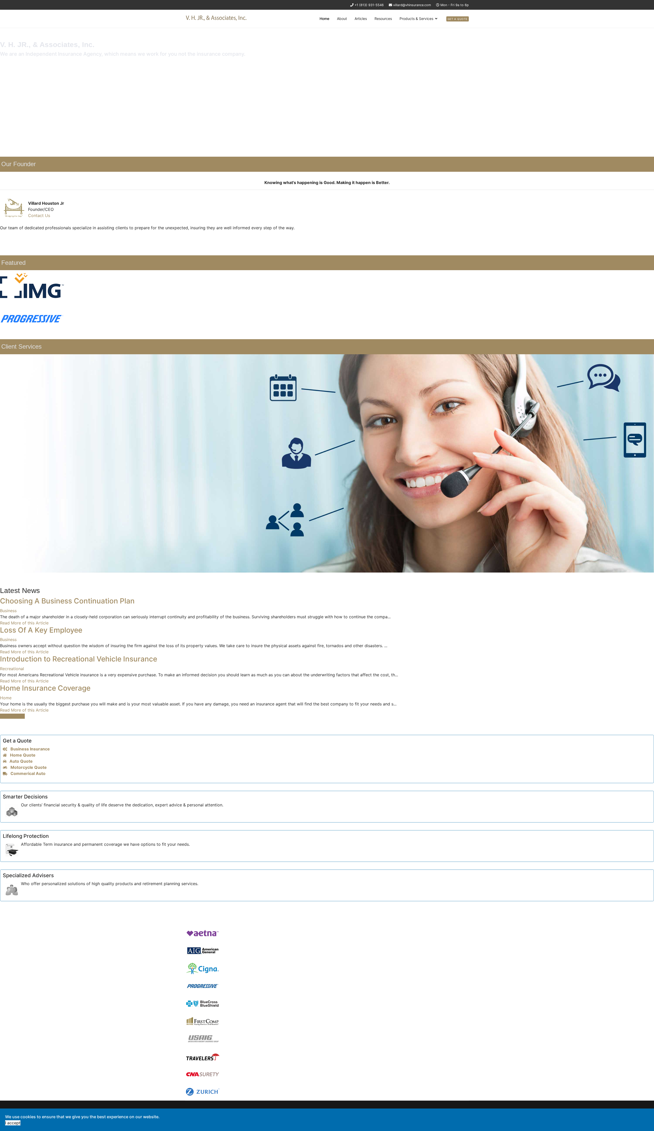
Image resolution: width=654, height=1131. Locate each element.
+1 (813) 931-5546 (369, 5)
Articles (361, 18)
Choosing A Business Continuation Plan (67, 601)
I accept (12, 1122)
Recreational (12, 668)
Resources (383, 18)
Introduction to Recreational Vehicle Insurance (78, 659)
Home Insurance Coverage (45, 688)
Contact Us (39, 215)
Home (324, 18)
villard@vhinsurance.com (412, 5)
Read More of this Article (24, 622)
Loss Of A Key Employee (41, 630)
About (342, 18)
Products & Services (416, 18)
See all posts (12, 716)
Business (8, 610)
